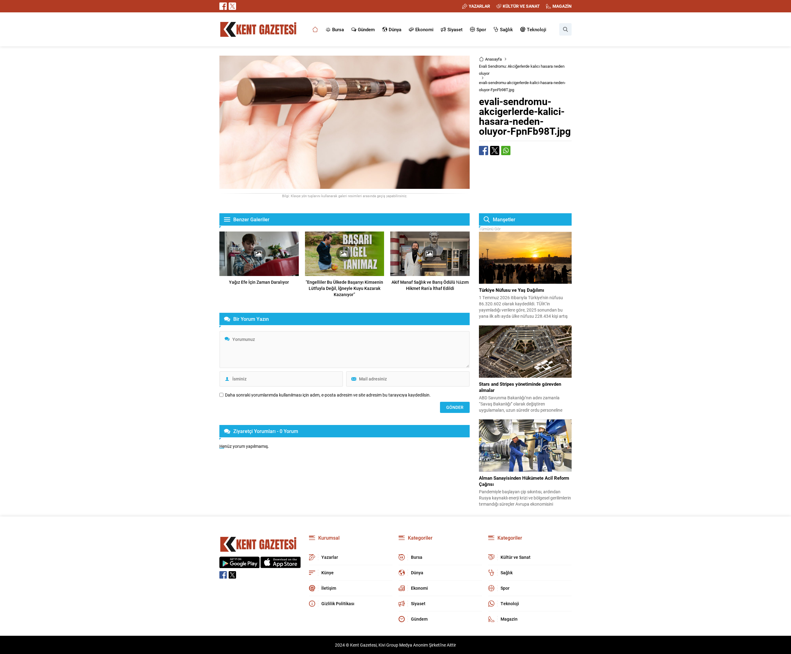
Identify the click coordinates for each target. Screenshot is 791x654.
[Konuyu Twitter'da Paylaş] (494, 150)
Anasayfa (493, 59)
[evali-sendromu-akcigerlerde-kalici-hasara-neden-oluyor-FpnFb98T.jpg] (344, 186)
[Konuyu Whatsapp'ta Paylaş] (505, 150)
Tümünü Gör (490, 228)
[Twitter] (232, 6)
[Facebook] (223, 6)
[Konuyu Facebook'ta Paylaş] (483, 150)
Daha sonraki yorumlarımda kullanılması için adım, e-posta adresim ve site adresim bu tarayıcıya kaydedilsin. (328, 395)
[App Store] (280, 565)
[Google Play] (239, 565)
